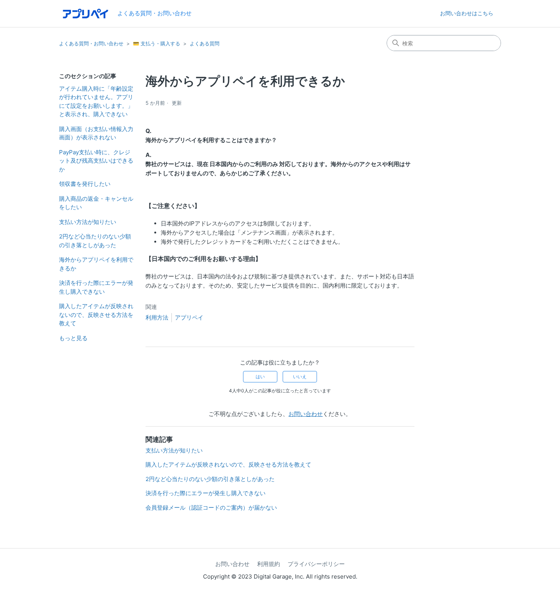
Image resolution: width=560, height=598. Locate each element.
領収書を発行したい (84, 183)
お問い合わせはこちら (466, 13)
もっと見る (73, 338)
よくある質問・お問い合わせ (91, 43)
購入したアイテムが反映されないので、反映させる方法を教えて (96, 314)
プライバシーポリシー (316, 564)
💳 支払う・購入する (156, 43)
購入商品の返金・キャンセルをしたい (96, 203)
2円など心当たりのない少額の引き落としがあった (95, 241)
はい (260, 376)
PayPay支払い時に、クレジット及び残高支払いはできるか (96, 161)
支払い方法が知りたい (87, 221)
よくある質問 (204, 43)
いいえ (300, 376)
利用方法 (157, 317)
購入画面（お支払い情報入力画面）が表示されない (96, 133)
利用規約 (268, 564)
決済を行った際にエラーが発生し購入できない (96, 287)
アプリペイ (189, 317)
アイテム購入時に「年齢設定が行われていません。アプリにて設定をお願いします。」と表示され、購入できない (96, 101)
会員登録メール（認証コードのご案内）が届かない (211, 507)
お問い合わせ (305, 413)
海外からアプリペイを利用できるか (96, 264)
